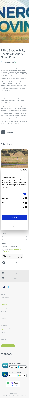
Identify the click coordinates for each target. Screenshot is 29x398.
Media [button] (2, 336)
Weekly (6, 246)
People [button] (2, 322)
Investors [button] (3, 332)
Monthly (14, 246)
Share (15, 278)
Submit (15, 262)
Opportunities (4, 329)
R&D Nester (4, 304)
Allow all (14, 217)
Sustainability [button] (4, 311)
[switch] (25, 198)
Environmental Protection (8, 62)
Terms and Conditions (7, 395)
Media (6, 35)
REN (2, 35)
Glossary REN (4, 339)
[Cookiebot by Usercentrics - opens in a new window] (21, 170)
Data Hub (3, 308)
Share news (10, 132)
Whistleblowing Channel (8, 345)
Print (15, 273)
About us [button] (3, 294)
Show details (21, 212)
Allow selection (14, 222)
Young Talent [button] (4, 325)
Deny (14, 226)
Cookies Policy (23, 395)
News (11, 35)
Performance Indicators (6, 315)
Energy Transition (5, 297)
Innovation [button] (3, 318)
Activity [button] (3, 301)
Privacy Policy (15, 395)
